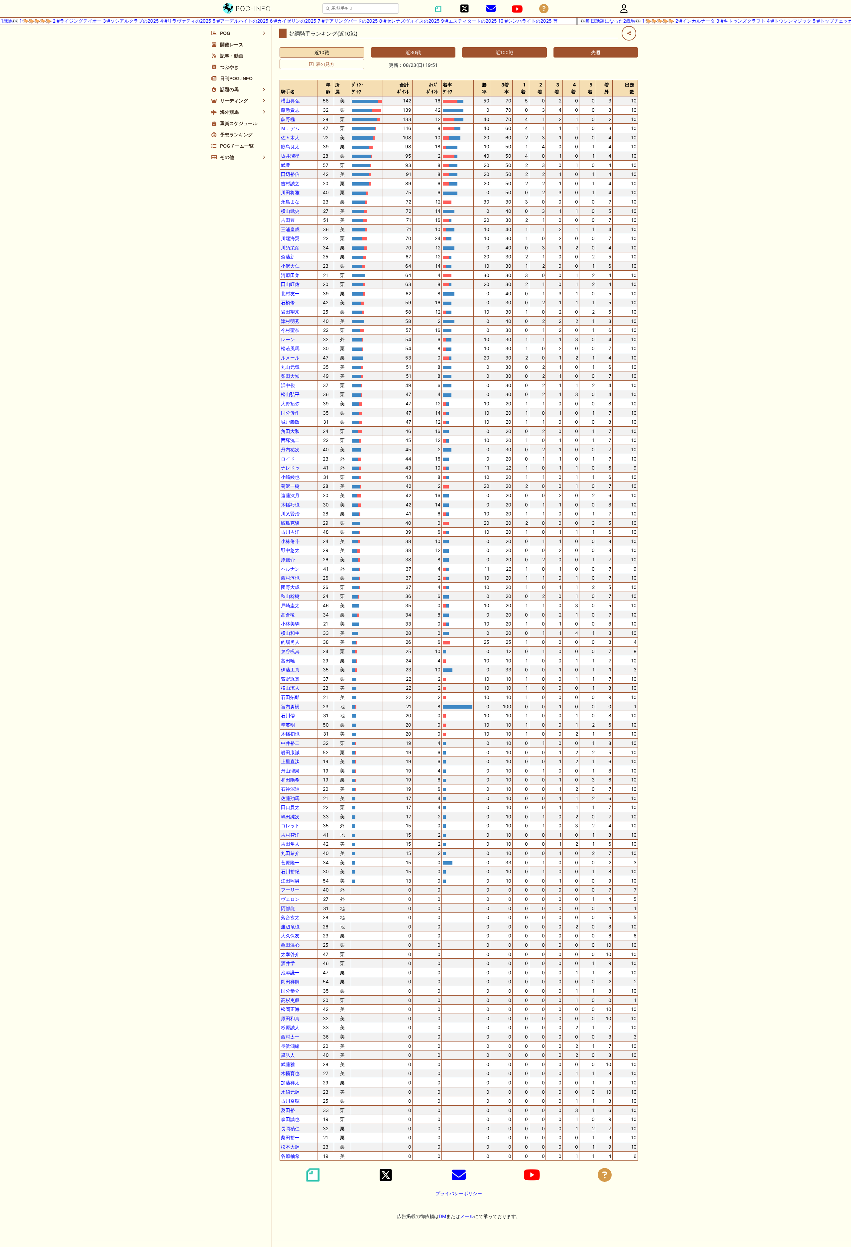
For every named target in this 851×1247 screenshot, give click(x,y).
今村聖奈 (290, 330)
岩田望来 (290, 312)
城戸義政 (290, 422)
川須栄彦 (290, 247)
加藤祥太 (290, 1082)
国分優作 (290, 413)
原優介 (288, 559)
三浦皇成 (290, 229)
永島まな (290, 202)
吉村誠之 (290, 183)
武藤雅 (288, 1064)
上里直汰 (290, 761)
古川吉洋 (290, 532)
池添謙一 (290, 972)
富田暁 (288, 660)
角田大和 (290, 431)
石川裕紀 (290, 871)
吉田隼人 (290, 844)
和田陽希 (290, 779)
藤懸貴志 (290, 110)
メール (467, 1216)
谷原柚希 (290, 1156)
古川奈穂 (290, 1101)
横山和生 (290, 633)
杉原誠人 (290, 1027)
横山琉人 (290, 688)
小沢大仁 (290, 266)
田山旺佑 (290, 284)
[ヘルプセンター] (543, 9)
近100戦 (504, 52)
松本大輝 (290, 1147)
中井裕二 (290, 743)
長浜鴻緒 (290, 1046)
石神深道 (290, 789)
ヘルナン (290, 569)
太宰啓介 (290, 954)
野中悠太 (290, 550)
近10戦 (321, 52)
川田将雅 (290, 192)
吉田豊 (288, 220)
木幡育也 (290, 1073)
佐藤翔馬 (290, 798)
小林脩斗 (290, 541)
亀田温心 (290, 945)
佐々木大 (290, 137)
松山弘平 (290, 394)
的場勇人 (290, 642)
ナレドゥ (290, 468)
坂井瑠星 (290, 156)
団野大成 (290, 587)
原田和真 (290, 1018)
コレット (290, 825)
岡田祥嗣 (290, 981)
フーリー (290, 890)
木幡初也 (290, 734)
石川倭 (288, 715)
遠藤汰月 (290, 495)
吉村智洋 (290, 835)
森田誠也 (290, 1119)
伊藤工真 (290, 669)
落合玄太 (290, 917)
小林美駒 (290, 623)
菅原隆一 (290, 862)
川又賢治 (290, 513)
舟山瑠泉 (290, 770)
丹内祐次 (290, 449)
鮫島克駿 (290, 523)
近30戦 (413, 52)
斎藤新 (288, 256)
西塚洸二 (290, 440)
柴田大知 (290, 376)
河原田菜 (290, 275)
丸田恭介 (290, 853)
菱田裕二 (290, 1110)
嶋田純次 (290, 816)
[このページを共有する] (629, 33)
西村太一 (290, 1036)
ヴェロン (290, 899)
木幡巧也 (290, 504)
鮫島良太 (290, 146)
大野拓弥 (290, 403)
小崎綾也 (290, 477)
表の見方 (325, 64)
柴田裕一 (290, 1137)
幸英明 (288, 725)
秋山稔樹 (290, 596)
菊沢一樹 (290, 486)
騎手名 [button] (288, 91)
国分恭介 (290, 991)
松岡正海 (290, 1009)
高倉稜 (288, 615)
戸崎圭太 (290, 605)
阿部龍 (288, 908)
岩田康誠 (290, 752)
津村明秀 (290, 321)
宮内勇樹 (290, 706)
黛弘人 (288, 1055)
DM (442, 1216)
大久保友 (290, 935)
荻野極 (288, 119)
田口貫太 (290, 807)
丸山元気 (290, 367)
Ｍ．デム (290, 128)
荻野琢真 (290, 679)
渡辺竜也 (290, 926)
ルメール (290, 357)
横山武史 (290, 211)
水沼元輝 (290, 1092)
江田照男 (290, 881)
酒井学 (288, 963)
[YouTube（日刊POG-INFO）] (517, 9)
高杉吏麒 (290, 1000)
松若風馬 (290, 348)
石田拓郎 (290, 697)
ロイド (288, 459)
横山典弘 (290, 100)
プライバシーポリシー (458, 1193)
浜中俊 (288, 385)
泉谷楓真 (290, 651)
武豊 (285, 165)
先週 (595, 52)
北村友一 (290, 293)
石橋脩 (288, 302)
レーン (288, 339)
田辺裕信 (290, 174)
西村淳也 (290, 578)
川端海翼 (290, 238)
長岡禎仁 (290, 1128)
